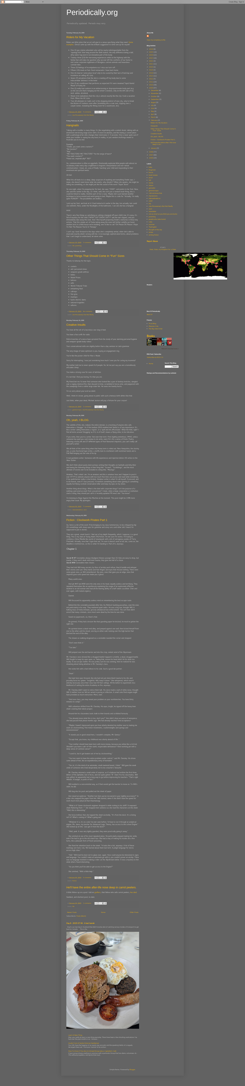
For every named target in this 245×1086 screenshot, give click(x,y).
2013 (151, 76)
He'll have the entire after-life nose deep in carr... (163, 143)
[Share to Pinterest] (105, 112)
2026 (151, 49)
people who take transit (157, 219)
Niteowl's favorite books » (170, 349)
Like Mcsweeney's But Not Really (83, 115)
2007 (151, 155)
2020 (151, 67)
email (151, 177)
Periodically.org (92, 12)
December (155, 90)
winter (151, 232)
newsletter (152, 211)
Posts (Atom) (81, 916)
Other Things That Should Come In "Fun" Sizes (95, 255)
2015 (151, 70)
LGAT (151, 201)
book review (153, 175)
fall (150, 180)
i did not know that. (155, 193)
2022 (151, 61)
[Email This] (95, 112)
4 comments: (87, 112)
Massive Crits (153, 326)
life (73, 246)
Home (103, 912)
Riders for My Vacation (80, 37)
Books (151, 336)
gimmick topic (77, 410)
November (155, 93)
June (153, 108)
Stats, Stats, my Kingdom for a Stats (162, 249)
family (151, 183)
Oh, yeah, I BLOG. (77, 420)
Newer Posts (72, 912)
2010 (151, 85)
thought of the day (155, 230)
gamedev (152, 188)
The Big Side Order (156, 329)
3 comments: (87, 242)
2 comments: (87, 406)
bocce (151, 172)
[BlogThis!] (98, 112)
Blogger (132, 1069)
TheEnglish (153, 227)
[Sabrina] (170, 345)
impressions (153, 196)
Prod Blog (152, 323)
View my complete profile (156, 40)
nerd (85, 510)
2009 (151, 88)
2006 (151, 158)
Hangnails (72, 125)
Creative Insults (75, 324)
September (155, 99)
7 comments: (87, 506)
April (153, 114)
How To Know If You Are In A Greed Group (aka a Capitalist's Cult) (92, 1051)
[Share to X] (100, 112)
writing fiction (154, 235)
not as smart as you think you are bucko (163, 214)
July (152, 105)
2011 (151, 82)
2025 (151, 52)
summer (152, 224)
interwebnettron (77, 510)
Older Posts (134, 912)
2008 (151, 152)
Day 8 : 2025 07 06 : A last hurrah (80, 923)
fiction (74, 881)
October (154, 96)
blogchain (152, 170)
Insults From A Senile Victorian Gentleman (83, 1043)
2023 (151, 58)
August (153, 102)
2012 (151, 79)
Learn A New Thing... (75, 1035)
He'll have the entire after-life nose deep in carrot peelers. (101, 887)
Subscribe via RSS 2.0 (155, 357)
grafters (97, 892)
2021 (151, 64)
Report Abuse (152, 241)
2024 (151, 55)
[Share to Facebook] (103, 112)
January (154, 148)
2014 (151, 73)
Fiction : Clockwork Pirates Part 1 (86, 520)
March (153, 117)
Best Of (149, 314)
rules (150, 222)
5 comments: (87, 877)
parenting (78, 246)
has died (133, 892)
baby (150, 167)
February (154, 120)
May (152, 111)
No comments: (88, 311)
